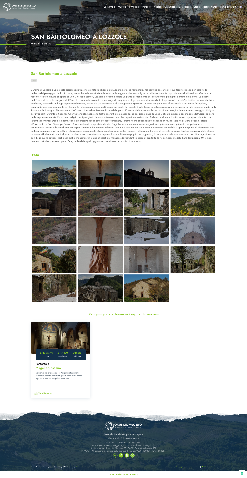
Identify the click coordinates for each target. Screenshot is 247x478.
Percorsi (146, 6)
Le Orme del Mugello (115, 6)
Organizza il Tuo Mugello (177, 6)
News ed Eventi (228, 6)
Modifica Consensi (208, 467)
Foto (33, 80)
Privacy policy (181, 467)
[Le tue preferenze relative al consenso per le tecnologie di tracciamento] (242, 473)
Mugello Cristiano (48, 368)
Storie (197, 6)
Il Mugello (134, 6)
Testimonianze (210, 6)
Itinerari (158, 6)
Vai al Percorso (45, 393)
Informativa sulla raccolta (123, 474)
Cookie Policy (194, 467)
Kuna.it (79, 467)
